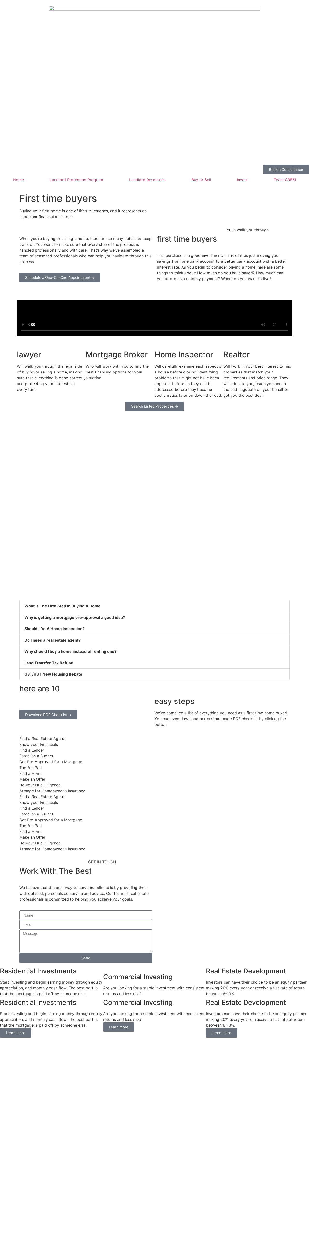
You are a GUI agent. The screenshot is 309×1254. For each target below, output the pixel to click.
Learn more (15, 1032)
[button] (154, 606)
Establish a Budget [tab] (36, 756)
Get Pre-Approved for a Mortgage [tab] (50, 761)
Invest (242, 179)
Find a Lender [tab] (31, 750)
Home (18, 179)
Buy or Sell (201, 179)
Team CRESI (285, 179)
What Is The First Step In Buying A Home (62, 606)
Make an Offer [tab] (32, 779)
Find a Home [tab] (30, 773)
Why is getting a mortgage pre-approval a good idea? (74, 617)
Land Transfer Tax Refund (48, 662)
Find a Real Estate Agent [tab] (41, 738)
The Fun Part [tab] (30, 767)
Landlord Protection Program (76, 179)
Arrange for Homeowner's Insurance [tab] (52, 790)
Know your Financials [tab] (38, 744)
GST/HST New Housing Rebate (53, 674)
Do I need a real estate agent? (52, 640)
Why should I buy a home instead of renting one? (70, 651)
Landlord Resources (147, 179)
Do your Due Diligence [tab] (40, 785)
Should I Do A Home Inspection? (54, 628)
